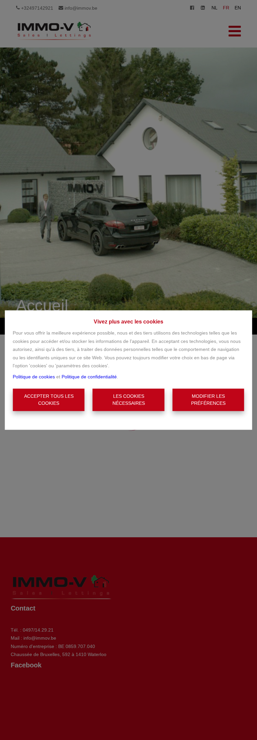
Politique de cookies (34, 376)
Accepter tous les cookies (49, 399)
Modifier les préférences (208, 399)
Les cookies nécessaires (128, 399)
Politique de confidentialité (89, 376)
